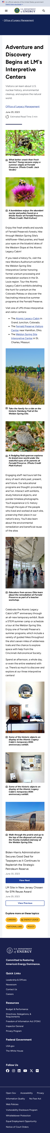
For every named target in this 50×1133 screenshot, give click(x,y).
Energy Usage (31, 920)
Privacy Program (14, 1031)
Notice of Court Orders (17, 1127)
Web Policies (12, 1104)
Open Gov (11, 1093)
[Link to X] (31, 1071)
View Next (18, 880)
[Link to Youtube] (25, 1071)
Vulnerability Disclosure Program (21, 1110)
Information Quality (15, 1098)
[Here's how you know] (25, 3)
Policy (31, 926)
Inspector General (14, 1026)
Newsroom (11, 984)
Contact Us (11, 989)
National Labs (14, 926)
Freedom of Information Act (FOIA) (23, 1021)
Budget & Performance (17, 1009)
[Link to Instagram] (13, 1071)
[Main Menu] (6, 11)
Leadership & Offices (16, 980)
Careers (11, 920)
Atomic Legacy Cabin (28, 318)
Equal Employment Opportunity (21, 1121)
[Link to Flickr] (37, 1071)
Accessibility (26, 1093)
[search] (44, 11)
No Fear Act (35, 1098)
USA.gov (10, 1046)
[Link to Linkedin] (19, 1071)
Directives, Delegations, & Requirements (18, 1015)
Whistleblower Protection (18, 1115)
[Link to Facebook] (7, 1071)
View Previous (19, 903)
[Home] (25, 13)
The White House (14, 1050)
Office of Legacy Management (23, 106)
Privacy (40, 1093)
